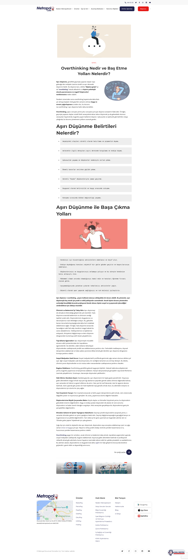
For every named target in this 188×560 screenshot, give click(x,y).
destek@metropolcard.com (45, 523)
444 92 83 (55, 523)
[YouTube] (149, 551)
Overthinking (61, 435)
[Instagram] (135, 551)
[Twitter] (122, 551)
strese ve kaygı (66, 428)
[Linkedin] (142, 551)
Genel (94, 63)
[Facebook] (129, 551)
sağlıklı (97, 443)
